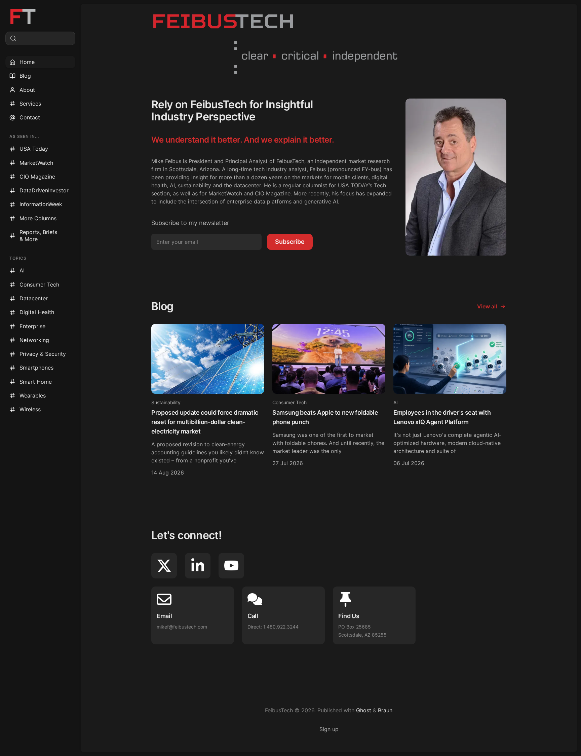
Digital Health (37, 312)
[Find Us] (374, 615)
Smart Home (36, 381)
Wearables (33, 395)
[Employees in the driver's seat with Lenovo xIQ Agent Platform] (449, 400)
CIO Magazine (37, 176)
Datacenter (34, 298)
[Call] (283, 615)
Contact (30, 117)
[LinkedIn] (197, 565)
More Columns (38, 218)
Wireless (30, 409)
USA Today (34, 148)
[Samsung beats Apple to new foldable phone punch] (328, 400)
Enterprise (32, 326)
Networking (34, 340)
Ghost (363, 710)
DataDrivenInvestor (44, 190)
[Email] (192, 615)
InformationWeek (41, 204)
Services (30, 103)
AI (22, 270)
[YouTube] (231, 565)
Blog (25, 75)
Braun (385, 710)
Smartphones (36, 367)
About (27, 89)
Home (27, 62)
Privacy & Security (43, 353)
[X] (164, 565)
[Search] (40, 38)
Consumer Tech (39, 284)
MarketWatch (36, 162)
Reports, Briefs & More (38, 235)
